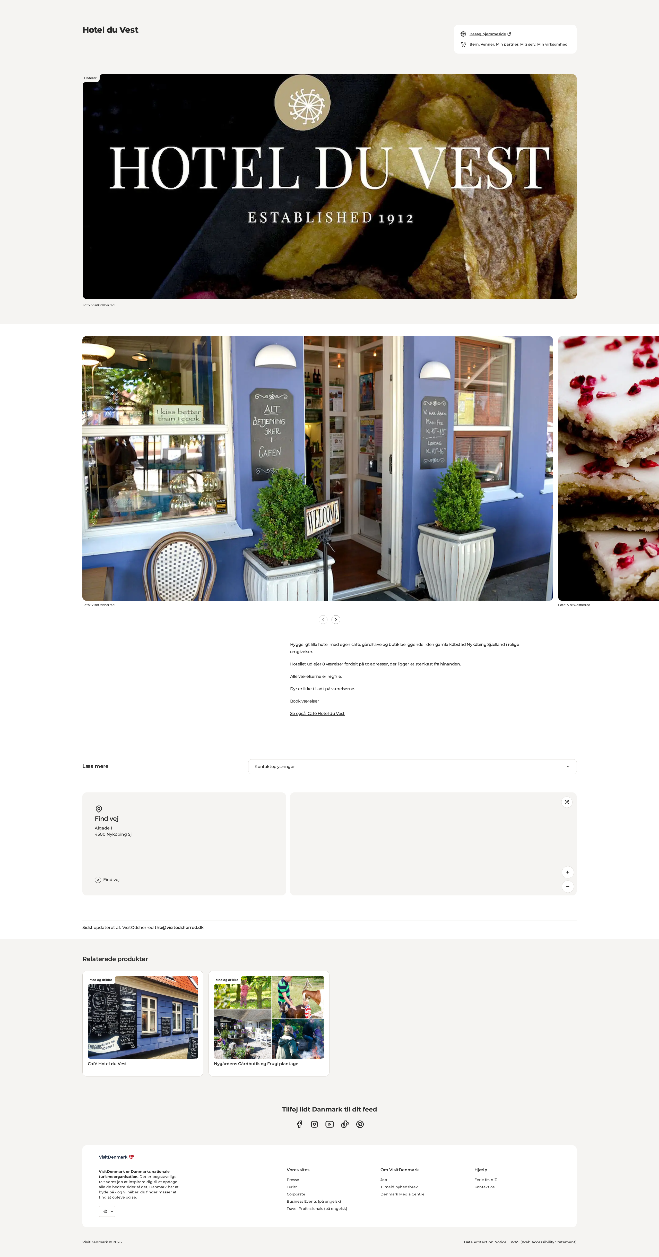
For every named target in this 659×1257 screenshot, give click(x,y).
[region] (433, 843)
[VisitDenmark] (116, 1157)
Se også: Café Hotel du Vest (317, 713)
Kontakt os (484, 1187)
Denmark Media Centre (402, 1194)
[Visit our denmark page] (299, 1124)
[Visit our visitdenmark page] (329, 1124)
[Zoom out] (568, 886)
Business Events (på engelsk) (314, 1201)
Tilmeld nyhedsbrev (399, 1187)
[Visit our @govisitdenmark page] (344, 1124)
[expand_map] (567, 802)
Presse (293, 1179)
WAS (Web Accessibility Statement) (544, 1242)
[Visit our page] (314, 1124)
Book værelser (304, 701)
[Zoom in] (568, 872)
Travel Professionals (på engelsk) (317, 1208)
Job (383, 1179)
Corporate (296, 1194)
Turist (292, 1187)
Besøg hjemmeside (488, 34)
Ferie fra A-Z (485, 1179)
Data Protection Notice (485, 1242)
